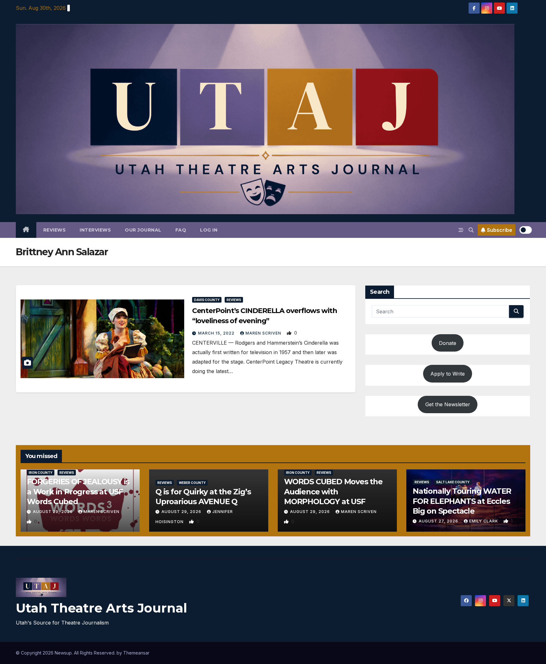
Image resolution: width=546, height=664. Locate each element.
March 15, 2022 (217, 333)
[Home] (26, 230)
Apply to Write (447, 374)
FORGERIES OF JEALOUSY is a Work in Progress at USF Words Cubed (78, 491)
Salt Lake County (453, 482)
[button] (471, 230)
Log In (208, 230)
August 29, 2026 (53, 511)
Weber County (192, 483)
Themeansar (136, 652)
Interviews (95, 230)
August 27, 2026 (439, 521)
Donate (447, 343)
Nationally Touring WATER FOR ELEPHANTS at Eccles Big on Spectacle (462, 500)
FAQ (180, 230)
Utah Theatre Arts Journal (101, 608)
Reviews (54, 230)
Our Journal (143, 230)
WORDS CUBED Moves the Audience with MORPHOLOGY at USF (333, 491)
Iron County (40, 472)
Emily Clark (484, 521)
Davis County (207, 300)
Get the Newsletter (447, 404)
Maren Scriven (264, 333)
